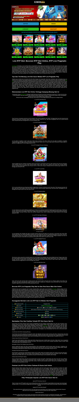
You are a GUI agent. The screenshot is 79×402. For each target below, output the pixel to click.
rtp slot (51, 375)
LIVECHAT (25, 29)
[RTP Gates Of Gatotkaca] (40, 131)
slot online (54, 288)
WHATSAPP (53, 29)
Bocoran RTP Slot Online (45, 398)
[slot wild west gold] (40, 271)
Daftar (25, 23)
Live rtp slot (14, 65)
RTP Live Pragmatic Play (31, 398)
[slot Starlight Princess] (40, 247)
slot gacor (45, 325)
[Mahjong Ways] (40, 200)
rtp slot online (23, 94)
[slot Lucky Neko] (40, 177)
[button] (13, 13)
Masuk (53, 23)
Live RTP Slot (21, 398)
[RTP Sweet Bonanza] (40, 108)
